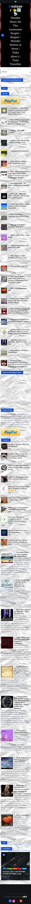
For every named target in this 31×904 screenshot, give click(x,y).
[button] (26, 849)
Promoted (12, 870)
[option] (15, 866)
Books (4, 868)
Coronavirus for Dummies (13, 874)
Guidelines (14, 868)
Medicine (25, 868)
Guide (8, 868)
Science (18, 870)
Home (4, 72)
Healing (20, 868)
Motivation (6, 870)
